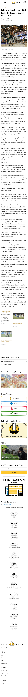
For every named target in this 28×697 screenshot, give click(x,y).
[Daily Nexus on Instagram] (6, 647)
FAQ (2, 660)
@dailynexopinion (7, 504)
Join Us (2, 657)
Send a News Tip (5, 673)
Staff (2, 655)
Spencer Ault (6, 19)
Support (3, 680)
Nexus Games (6, 394)
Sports (3, 7)
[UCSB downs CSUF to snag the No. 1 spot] (7, 317)
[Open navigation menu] (25, 2)
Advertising (4, 670)
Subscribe (14, 472)
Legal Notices (4, 663)
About (3, 652)
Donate (2, 683)
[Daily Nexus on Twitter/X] (4, 647)
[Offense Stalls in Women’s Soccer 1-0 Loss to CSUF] (6, 334)
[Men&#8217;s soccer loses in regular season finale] (18, 316)
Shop (2, 686)
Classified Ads (4, 676)
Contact (3, 667)
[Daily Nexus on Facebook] (2, 647)
